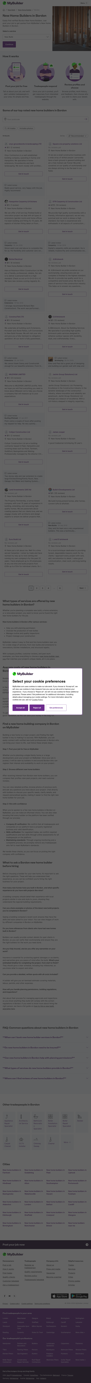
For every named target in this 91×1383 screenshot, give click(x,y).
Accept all (20, 707)
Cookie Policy (37, 699)
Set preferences (56, 707)
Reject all (37, 707)
